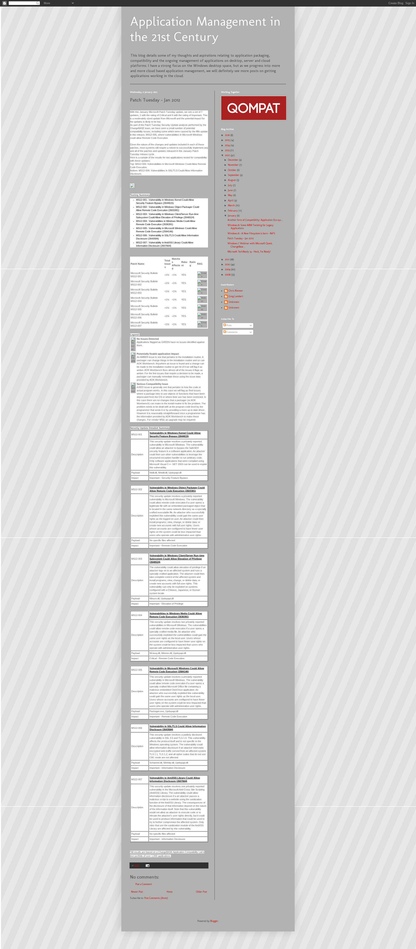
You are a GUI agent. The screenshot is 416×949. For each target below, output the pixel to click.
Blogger (214, 921)
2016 (227, 135)
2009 (228, 269)
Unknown (234, 301)
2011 (227, 259)
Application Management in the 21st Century (205, 28)
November (233, 164)
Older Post (201, 891)
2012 (228, 155)
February (233, 210)
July (230, 185)
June (230, 190)
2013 (227, 150)
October (232, 170)
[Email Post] (147, 865)
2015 (227, 140)
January (232, 215)
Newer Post (137, 891)
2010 (228, 264)
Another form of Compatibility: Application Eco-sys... (255, 219)
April (231, 200)
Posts (229, 325)
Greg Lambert (236, 296)
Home (169, 891)
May (230, 195)
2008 (228, 274)
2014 (227, 145)
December (233, 159)
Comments (231, 332)
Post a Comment (143, 884)
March (232, 205)
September (234, 175)
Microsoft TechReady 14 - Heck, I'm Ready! (249, 251)
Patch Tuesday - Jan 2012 (241, 238)
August (232, 180)
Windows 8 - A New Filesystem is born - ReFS (251, 233)
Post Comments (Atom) (156, 898)
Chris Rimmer (236, 290)
